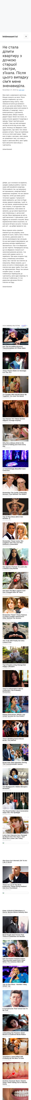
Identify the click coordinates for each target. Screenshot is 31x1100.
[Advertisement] (15, 16)
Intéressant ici (10, 36)
